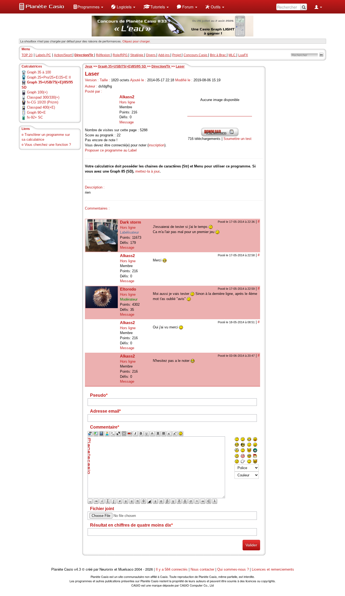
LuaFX (243, 55)
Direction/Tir (161, 66)
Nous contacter (202, 569)
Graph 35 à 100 (39, 72)
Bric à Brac (218, 55)
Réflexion (103, 55)
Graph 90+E (36, 112)
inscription (156, 145)
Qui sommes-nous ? (233, 569)
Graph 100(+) (37, 92)
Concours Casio (196, 55)
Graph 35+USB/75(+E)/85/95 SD (122, 66)
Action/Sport (63, 55)
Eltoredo (128, 289)
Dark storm (130, 222)
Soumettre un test (237, 139)
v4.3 (77, 569)
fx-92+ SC (35, 117)
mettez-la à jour (147, 171)
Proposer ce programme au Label (111, 150)
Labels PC (43, 55)
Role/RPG (120, 55)
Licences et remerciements (273, 569)
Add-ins (164, 55)
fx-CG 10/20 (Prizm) (42, 102)
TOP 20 (27, 55)
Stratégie (137, 55)
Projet (177, 55)
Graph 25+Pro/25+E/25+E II (49, 77)
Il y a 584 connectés (172, 569)
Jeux (88, 66)
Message (126, 122)
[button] (88, 7)
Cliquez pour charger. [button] (136, 41)
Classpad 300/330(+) (43, 97)
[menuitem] (88, 7)
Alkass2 (126, 97)
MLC (232, 55)
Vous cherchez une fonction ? (48, 145)
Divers (151, 55)
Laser (180, 66)
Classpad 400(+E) (41, 107)
